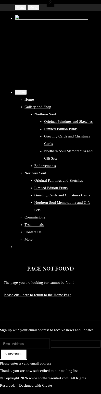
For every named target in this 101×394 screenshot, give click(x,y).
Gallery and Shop (38, 107)
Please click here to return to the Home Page (37, 295)
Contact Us (33, 232)
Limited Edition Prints (60, 129)
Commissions (35, 217)
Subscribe (13, 354)
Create (47, 385)
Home (29, 99)
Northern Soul (45, 114)
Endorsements (45, 166)
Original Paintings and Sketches (68, 121)
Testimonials (34, 225)
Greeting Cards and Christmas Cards (62, 195)
